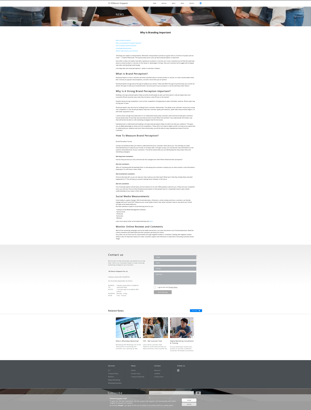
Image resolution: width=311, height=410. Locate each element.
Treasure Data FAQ (137, 377)
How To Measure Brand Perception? (126, 45)
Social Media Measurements (124, 48)
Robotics (111, 377)
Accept (189, 400)
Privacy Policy (173, 287)
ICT (109, 370)
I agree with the (168, 287)
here (151, 221)
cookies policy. (168, 405)
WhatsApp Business (115, 383)
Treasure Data (113, 373)
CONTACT (191, 3)
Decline (189, 404)
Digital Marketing (114, 380)
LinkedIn (157, 373)
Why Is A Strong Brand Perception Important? (128, 43)
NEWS (182, 3)
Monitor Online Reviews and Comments (127, 51)
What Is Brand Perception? (123, 40)
